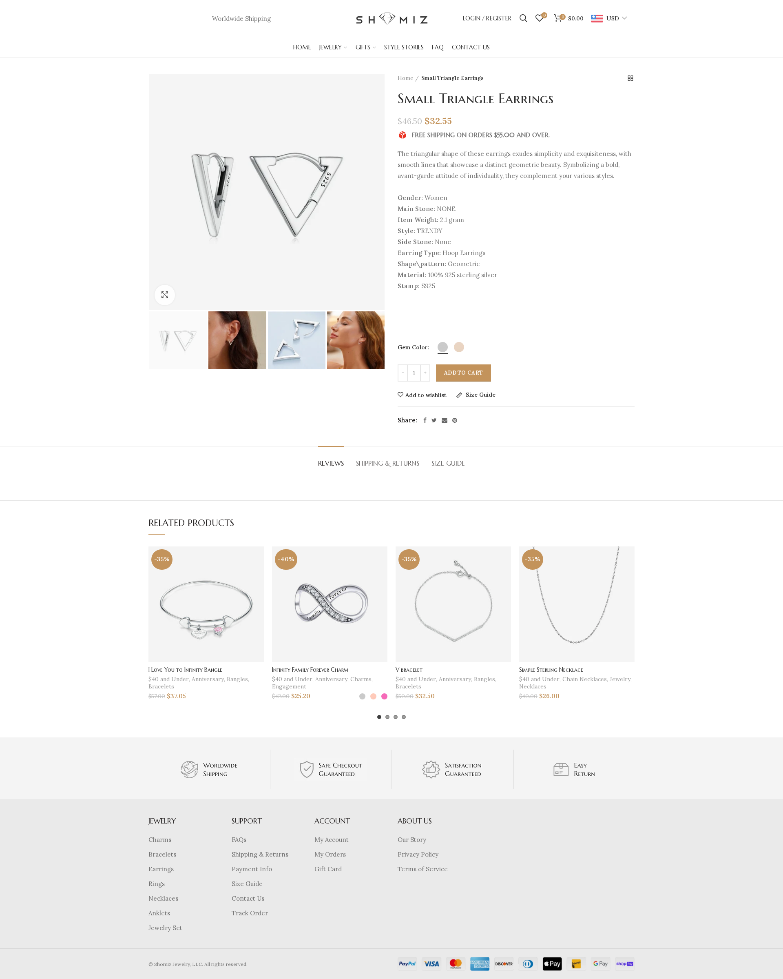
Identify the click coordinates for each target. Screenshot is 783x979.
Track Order (250, 913)
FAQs (239, 840)
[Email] (444, 420)
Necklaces (532, 686)
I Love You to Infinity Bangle (185, 669)
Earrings (161, 869)
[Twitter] (434, 420)
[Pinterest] (455, 420)
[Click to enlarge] (165, 295)
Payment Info (252, 869)
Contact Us (248, 898)
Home (405, 78)
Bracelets (161, 686)
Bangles (237, 679)
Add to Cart (463, 372)
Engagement (289, 686)
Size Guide (479, 395)
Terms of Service (423, 869)
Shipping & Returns (387, 463)
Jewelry (620, 679)
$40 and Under (168, 679)
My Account (331, 840)
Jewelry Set (165, 928)
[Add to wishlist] (258, 560)
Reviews (331, 463)
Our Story (412, 840)
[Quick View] (258, 596)
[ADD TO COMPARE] (258, 578)
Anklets (159, 913)
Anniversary (208, 679)
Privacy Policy (418, 854)
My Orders (330, 854)
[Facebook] (425, 420)
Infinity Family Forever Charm (310, 669)
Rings (156, 884)
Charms (361, 679)
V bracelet (409, 669)
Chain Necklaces (584, 679)
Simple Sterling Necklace (551, 669)
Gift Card (328, 869)
